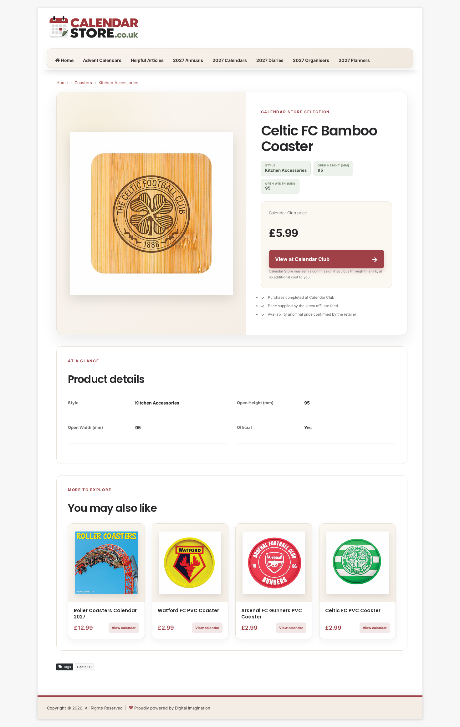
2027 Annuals (188, 60)
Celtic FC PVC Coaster (353, 610)
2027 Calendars (229, 60)
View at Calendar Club (326, 259)
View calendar (124, 628)
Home (67, 60)
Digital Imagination (192, 707)
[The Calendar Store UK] (94, 28)
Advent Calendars (102, 60)
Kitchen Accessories (118, 82)
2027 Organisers (311, 60)
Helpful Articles (147, 60)
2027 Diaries (270, 60)
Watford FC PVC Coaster (188, 610)
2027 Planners (354, 60)
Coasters (83, 82)
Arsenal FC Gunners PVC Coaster (271, 613)
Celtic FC (84, 667)
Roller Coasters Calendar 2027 (105, 613)
